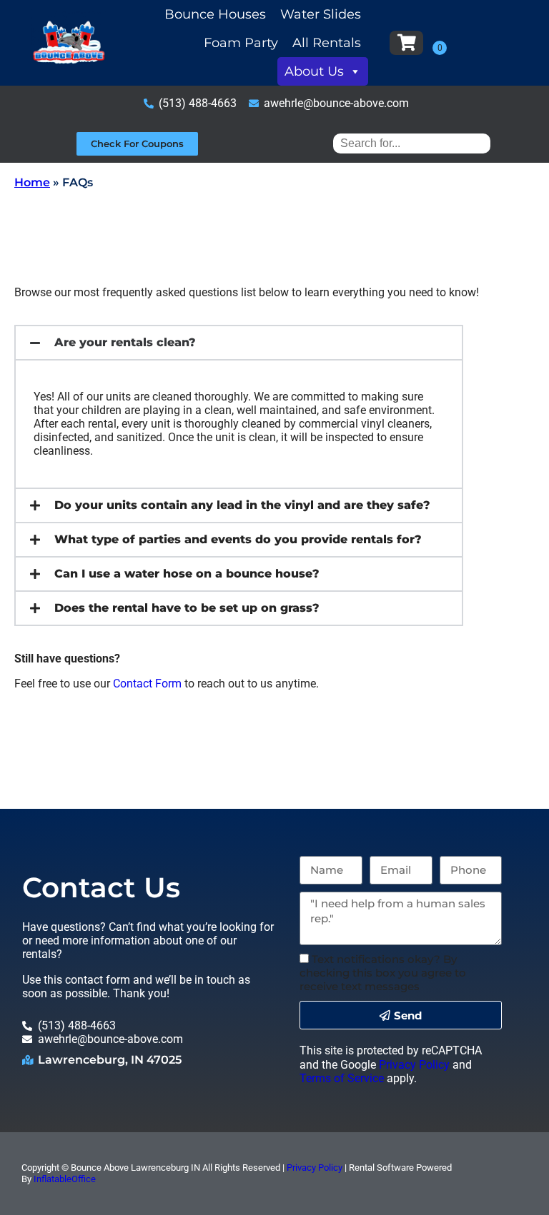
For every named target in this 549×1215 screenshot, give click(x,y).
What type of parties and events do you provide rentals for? (238, 539)
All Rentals (326, 43)
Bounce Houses (215, 14)
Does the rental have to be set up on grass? (187, 608)
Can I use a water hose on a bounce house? (187, 573)
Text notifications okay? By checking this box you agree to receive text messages (383, 972)
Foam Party (241, 43)
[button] (239, 342)
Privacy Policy (414, 1065)
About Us (314, 71)
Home (32, 182)
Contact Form (147, 683)
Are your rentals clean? (125, 342)
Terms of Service (342, 1078)
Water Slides (320, 14)
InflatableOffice (65, 1179)
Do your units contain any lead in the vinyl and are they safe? (242, 505)
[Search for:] (411, 143)
